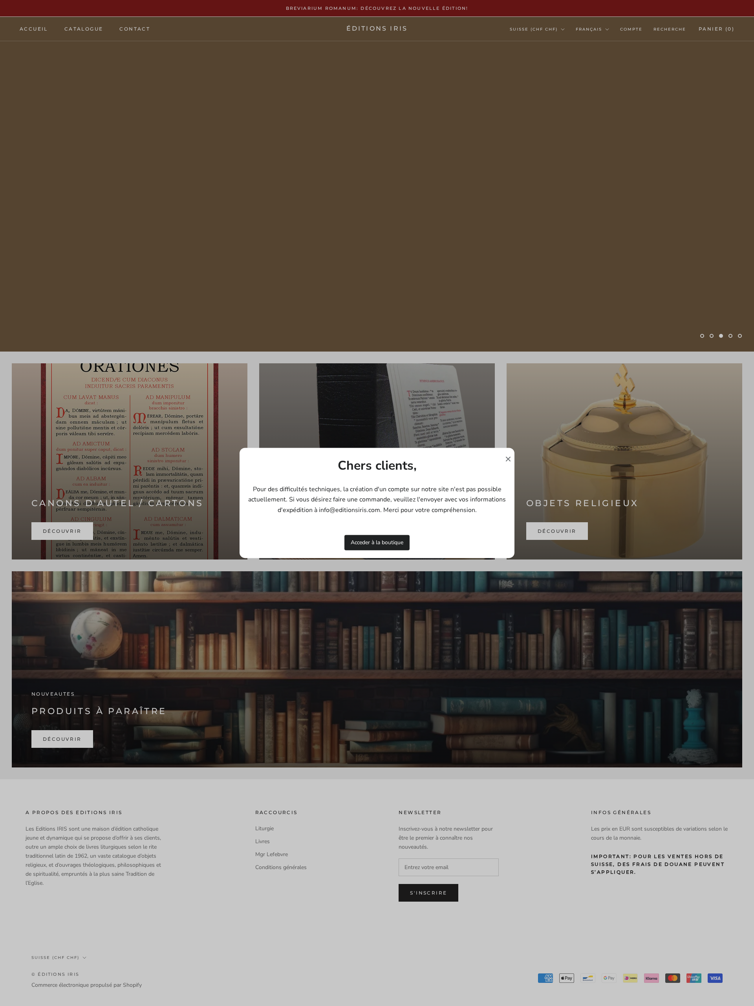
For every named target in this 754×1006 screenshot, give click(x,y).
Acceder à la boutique (377, 542)
